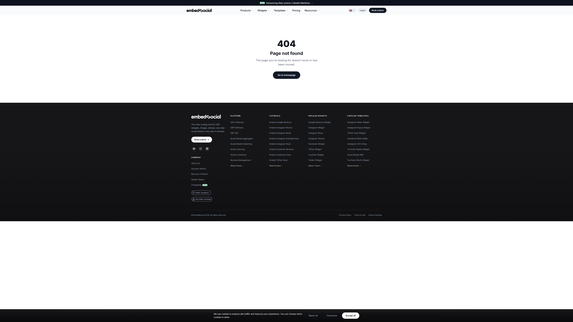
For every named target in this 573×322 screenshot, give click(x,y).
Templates (279, 10)
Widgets (262, 10)
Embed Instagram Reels (280, 133)
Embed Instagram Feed (280, 144)
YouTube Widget (316, 155)
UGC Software (237, 122)
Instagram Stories (316, 138)
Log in (362, 10)
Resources (311, 10)
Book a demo (378, 10)
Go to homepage (286, 75)
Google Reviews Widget (319, 122)
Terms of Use (359, 215)
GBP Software (236, 127)
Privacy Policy (345, 215)
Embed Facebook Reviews (281, 149)
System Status (197, 179)
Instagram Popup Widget (358, 127)
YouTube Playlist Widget (358, 149)
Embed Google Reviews (280, 122)
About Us (195, 163)
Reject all (313, 315)
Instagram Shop (315, 133)
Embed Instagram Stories (280, 127)
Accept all (351, 315)
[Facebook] (194, 148)
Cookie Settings (375, 215)
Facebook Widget (316, 144)
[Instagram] (200, 148)
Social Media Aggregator (241, 138)
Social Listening (237, 149)
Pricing (296, 10)
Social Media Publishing (241, 144)
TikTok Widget (314, 149)
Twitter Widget (315, 160)
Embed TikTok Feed (278, 160)
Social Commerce (238, 155)
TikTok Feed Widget (356, 133)
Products (245, 10)
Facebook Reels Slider (357, 138)
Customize (331, 315)
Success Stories (198, 168)
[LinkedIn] (207, 148)
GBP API (234, 133)
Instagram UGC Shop (357, 144)
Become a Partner (199, 174)
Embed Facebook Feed (280, 155)
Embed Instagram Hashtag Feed (284, 138)
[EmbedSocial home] (199, 10)
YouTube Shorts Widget (358, 160)
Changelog (199, 185)
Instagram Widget (316, 127)
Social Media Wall (355, 155)
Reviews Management (240, 160)
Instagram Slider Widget (358, 122)
